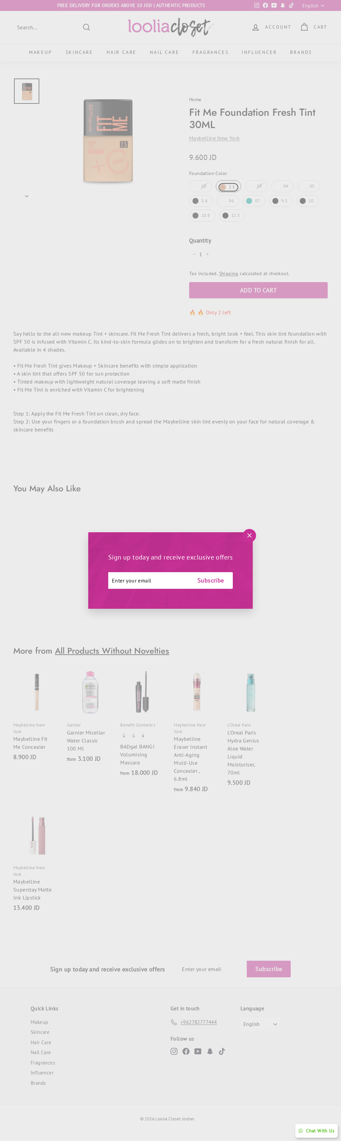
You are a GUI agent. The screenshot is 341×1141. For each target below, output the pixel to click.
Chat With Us (320, 1131)
